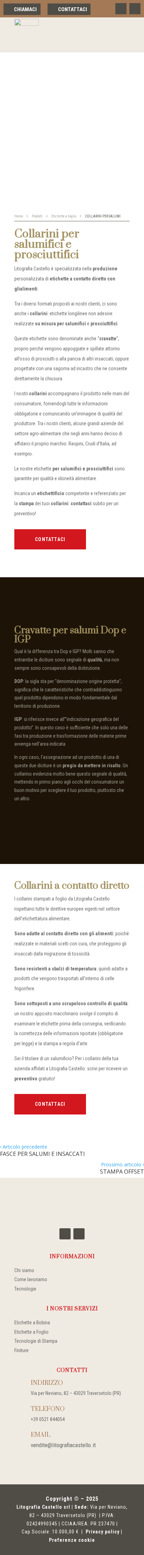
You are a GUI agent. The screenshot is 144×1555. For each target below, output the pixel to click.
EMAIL (40, 1435)
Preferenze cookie (72, 1540)
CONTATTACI (50, 539)
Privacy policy (103, 1531)
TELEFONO (48, 1409)
